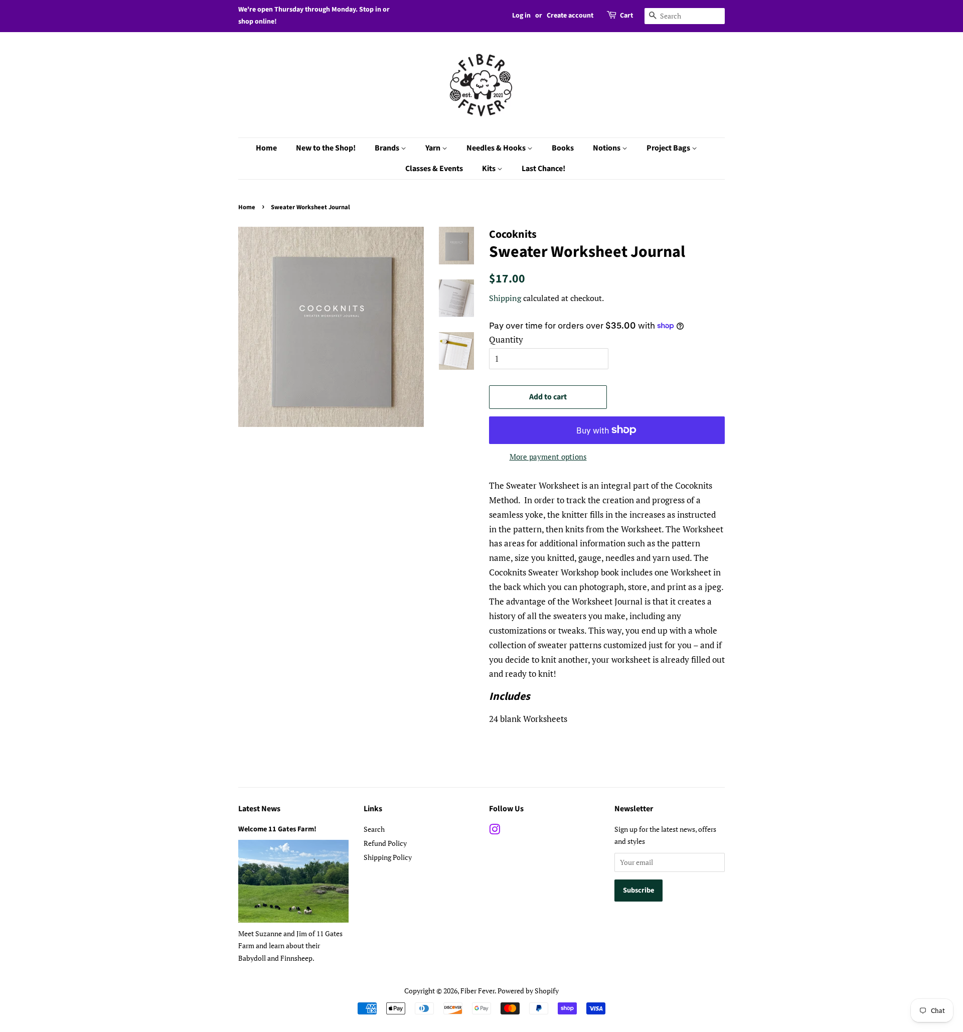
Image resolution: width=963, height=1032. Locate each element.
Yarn (433, 148)
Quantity (506, 339)
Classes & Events (434, 168)
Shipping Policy (388, 857)
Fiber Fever (477, 990)
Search (374, 829)
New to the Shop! (326, 148)
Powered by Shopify (528, 990)
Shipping (505, 298)
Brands (388, 148)
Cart (626, 16)
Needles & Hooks (496, 148)
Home (266, 148)
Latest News (259, 808)
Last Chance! (543, 168)
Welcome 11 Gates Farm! (277, 829)
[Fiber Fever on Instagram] (494, 831)
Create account (570, 16)
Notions (607, 148)
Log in (521, 16)
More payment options (548, 457)
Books (563, 148)
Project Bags (669, 148)
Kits (489, 168)
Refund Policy (385, 843)
